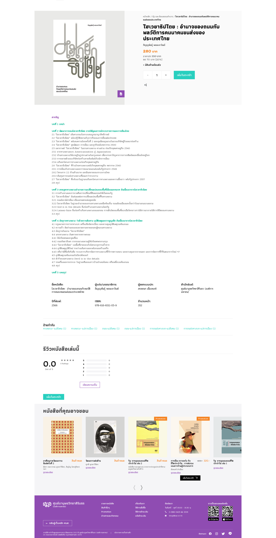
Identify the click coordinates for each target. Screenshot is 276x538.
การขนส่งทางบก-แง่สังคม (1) (164, 329)
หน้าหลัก (146, 16)
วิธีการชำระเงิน (141, 511)
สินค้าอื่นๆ (105, 507)
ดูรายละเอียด (48, 472)
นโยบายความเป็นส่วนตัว (122, 532)
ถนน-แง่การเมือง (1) (135, 329)
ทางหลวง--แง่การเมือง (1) (84, 329)
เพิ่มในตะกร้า (184, 73)
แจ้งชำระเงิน (140, 516)
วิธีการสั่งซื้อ (140, 507)
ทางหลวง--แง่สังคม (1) (54, 329)
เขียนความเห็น (90, 385)
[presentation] (134, 488)
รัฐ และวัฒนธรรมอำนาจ (162, 16)
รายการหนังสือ (107, 503)
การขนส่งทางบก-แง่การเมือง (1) (200, 329)
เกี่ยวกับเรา (140, 503)
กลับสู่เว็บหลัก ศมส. (58, 523)
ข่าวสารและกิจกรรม (109, 516)
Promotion (106, 511)
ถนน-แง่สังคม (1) (110, 329)
